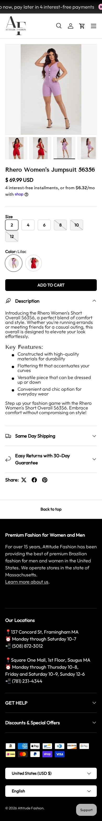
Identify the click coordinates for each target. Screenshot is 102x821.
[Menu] (93, 26)
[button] (82, 26)
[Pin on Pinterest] (44, 480)
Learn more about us (26, 582)
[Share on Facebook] (34, 480)
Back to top (51, 509)
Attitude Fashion (30, 808)
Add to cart (51, 285)
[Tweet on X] (24, 480)
